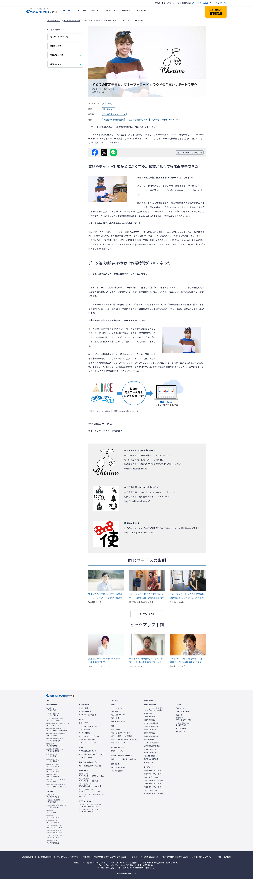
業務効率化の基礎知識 (152, 746)
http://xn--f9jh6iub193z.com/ (138, 532)
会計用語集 (148, 713)
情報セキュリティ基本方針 (68, 857)
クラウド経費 (51, 755)
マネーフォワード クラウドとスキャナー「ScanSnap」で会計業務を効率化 (146, 595)
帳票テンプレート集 (151, 777)
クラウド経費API (117, 771)
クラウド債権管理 (55, 750)
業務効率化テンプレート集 (153, 793)
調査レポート (181, 715)
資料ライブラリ (181, 708)
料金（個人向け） (117, 729)
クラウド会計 (51, 709)
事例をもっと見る (147, 614)
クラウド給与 (51, 811)
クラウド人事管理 (52, 796)
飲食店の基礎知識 (150, 749)
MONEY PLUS (182, 724)
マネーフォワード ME (183, 719)
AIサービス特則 (224, 857)
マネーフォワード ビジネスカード (91, 736)
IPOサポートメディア (118, 751)
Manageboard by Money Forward (91, 790)
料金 (65, 10)
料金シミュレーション (119, 743)
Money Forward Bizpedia (154, 709)
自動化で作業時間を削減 (113, 119)
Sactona (93, 795)
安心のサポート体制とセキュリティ (165, 119)
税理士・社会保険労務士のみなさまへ (124, 759)
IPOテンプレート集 (150, 790)
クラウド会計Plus (54, 714)
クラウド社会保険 (53, 821)
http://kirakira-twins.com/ (137, 501)
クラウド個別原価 (53, 770)
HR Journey (180, 731)
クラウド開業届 (84, 733)
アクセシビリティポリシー (203, 857)
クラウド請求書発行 (57, 740)
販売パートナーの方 (162, 3)
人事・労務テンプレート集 (153, 780)
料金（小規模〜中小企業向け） (122, 736)
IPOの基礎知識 (149, 739)
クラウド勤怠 (55, 801)
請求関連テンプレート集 (152, 771)
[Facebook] (95, 152)
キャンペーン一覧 (182, 711)
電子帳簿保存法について (87, 751)
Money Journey (181, 728)
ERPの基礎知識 (149, 717)
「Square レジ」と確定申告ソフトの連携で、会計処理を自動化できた (187, 660)
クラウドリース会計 (55, 719)
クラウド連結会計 (52, 776)
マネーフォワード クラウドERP (90, 743)
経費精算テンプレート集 (152, 774)
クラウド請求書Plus (53, 745)
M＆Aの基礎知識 (149, 756)
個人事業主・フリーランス (114, 114)
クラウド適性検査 (52, 842)
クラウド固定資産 (53, 765)
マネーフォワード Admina (88, 739)
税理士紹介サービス (118, 715)
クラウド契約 (83, 723)
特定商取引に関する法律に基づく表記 (110, 857)
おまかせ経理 (83, 708)
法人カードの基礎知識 (152, 743)
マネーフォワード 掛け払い (56, 786)
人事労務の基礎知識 (151, 726)
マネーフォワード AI (89, 810)
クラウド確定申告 (57, 724)
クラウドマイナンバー (54, 827)
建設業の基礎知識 (150, 752)
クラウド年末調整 (52, 816)
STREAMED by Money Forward (90, 785)
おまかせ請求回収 (85, 711)
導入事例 (114, 711)
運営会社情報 (27, 857)
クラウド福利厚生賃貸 (54, 832)
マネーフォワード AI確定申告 (56, 730)
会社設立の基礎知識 (151, 736)
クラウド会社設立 (85, 729)
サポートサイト (116, 708)
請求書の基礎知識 (150, 730)
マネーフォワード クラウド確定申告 (116, 231)
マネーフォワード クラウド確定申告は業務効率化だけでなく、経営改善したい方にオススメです (187, 595)
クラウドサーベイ (54, 837)
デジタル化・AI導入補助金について (91, 754)
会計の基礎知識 (149, 720)
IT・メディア (108, 108)
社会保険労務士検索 (118, 721)
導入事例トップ (53, 20)
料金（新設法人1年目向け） (121, 733)
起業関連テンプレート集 (152, 787)
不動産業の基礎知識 (151, 759)
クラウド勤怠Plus (56, 806)
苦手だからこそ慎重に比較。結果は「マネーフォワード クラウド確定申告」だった (105, 595)
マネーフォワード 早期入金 (88, 780)
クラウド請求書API (118, 767)
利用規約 (86, 857)
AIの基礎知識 (148, 762)
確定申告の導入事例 (72, 20)
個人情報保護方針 (45, 857)
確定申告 (107, 103)
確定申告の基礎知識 (151, 723)
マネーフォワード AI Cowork (90, 805)
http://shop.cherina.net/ (135, 468)
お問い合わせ (203, 3)
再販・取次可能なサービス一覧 (90, 766)
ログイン (219, 3)
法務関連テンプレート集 (152, 784)
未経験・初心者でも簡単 (137, 119)
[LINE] (113, 152)
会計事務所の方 (184, 3)
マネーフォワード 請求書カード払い (91, 775)
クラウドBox (55, 781)
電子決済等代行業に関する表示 (175, 857)
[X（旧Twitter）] (104, 152)
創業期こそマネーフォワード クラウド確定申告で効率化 (105, 660)
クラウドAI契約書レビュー (88, 726)
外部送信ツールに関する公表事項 (144, 857)
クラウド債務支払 (52, 760)
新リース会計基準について (88, 757)
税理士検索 (115, 718)
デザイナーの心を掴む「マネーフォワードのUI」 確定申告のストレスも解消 (146, 660)
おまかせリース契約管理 (87, 715)
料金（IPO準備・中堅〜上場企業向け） (125, 739)
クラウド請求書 (57, 735)
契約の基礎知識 (149, 733)
